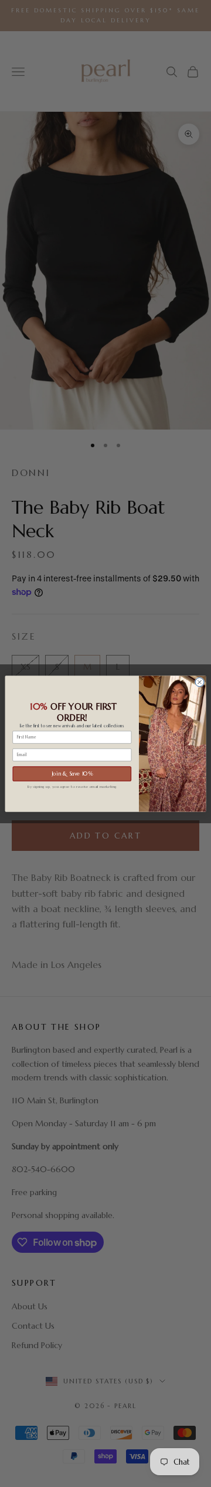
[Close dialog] (199, 681)
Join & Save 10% (72, 773)
